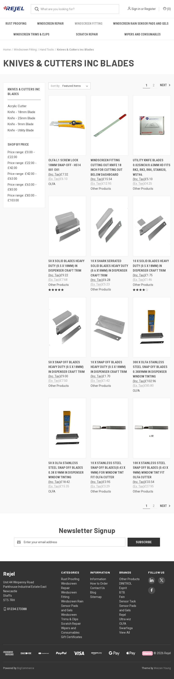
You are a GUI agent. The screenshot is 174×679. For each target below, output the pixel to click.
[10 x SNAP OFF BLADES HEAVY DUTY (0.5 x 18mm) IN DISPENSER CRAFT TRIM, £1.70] (109, 327)
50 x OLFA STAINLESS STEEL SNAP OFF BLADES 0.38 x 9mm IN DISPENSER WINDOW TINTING (66, 470)
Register (150, 9)
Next (163, 85)
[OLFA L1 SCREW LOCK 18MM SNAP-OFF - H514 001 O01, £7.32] (67, 125)
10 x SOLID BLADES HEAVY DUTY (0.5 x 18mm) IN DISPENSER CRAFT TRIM (151, 265)
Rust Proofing (16, 23)
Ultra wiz (125, 619)
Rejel (122, 614)
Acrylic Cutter (17, 106)
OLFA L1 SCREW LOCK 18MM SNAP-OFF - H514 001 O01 (64, 165)
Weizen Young (162, 668)
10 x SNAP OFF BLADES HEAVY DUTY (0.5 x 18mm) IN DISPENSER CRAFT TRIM (109, 367)
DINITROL (125, 583)
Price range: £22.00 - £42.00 (22, 165)
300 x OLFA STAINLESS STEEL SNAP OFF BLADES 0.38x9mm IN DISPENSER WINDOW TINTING (150, 369)
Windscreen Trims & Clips (31, 34)
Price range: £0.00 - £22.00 (21, 154)
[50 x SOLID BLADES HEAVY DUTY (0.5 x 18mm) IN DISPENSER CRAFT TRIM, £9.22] (67, 226)
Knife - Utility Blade (21, 130)
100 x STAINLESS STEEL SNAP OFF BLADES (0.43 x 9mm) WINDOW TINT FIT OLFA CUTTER (150, 470)
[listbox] (76, 86)
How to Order (99, 583)
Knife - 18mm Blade (21, 112)
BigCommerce (25, 668)
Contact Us (97, 588)
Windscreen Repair (50, 23)
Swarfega (126, 628)
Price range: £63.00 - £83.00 (22, 187)
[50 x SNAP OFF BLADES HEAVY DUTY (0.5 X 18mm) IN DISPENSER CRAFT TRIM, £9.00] (67, 327)
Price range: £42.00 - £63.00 (22, 176)
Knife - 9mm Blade (21, 124)
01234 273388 (17, 609)
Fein (122, 597)
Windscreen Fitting (88, 23)
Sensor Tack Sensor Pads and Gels (127, 606)
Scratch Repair (87, 34)
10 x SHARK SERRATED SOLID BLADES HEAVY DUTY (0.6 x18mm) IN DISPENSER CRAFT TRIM (109, 268)
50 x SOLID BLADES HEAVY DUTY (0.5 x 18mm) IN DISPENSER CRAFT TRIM (66, 265)
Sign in (136, 9)
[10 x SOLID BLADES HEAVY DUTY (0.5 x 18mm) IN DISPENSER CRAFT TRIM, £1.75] (152, 226)
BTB (122, 592)
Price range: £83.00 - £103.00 (22, 198)
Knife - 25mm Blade (21, 118)
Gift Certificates (71, 637)
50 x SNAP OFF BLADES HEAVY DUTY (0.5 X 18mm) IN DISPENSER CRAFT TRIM (66, 367)
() (168, 9)
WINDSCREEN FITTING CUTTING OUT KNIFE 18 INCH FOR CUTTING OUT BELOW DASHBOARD (106, 167)
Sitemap (96, 597)
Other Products (129, 579)
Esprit (123, 588)
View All (124, 632)
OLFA (122, 623)
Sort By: (55, 85)
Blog (93, 592)
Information (98, 579)
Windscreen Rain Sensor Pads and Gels (72, 606)
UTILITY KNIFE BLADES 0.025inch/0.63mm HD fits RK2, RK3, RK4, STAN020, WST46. (151, 167)
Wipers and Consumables (142, 34)
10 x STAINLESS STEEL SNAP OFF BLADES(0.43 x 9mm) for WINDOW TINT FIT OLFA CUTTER (108, 470)
